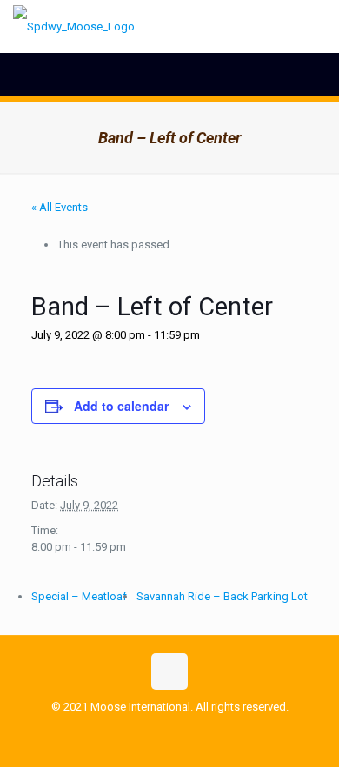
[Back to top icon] (169, 671)
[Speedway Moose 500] (74, 26)
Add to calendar (121, 405)
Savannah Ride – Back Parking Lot (222, 596)
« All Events (59, 207)
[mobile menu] (315, 26)
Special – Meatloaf (79, 596)
